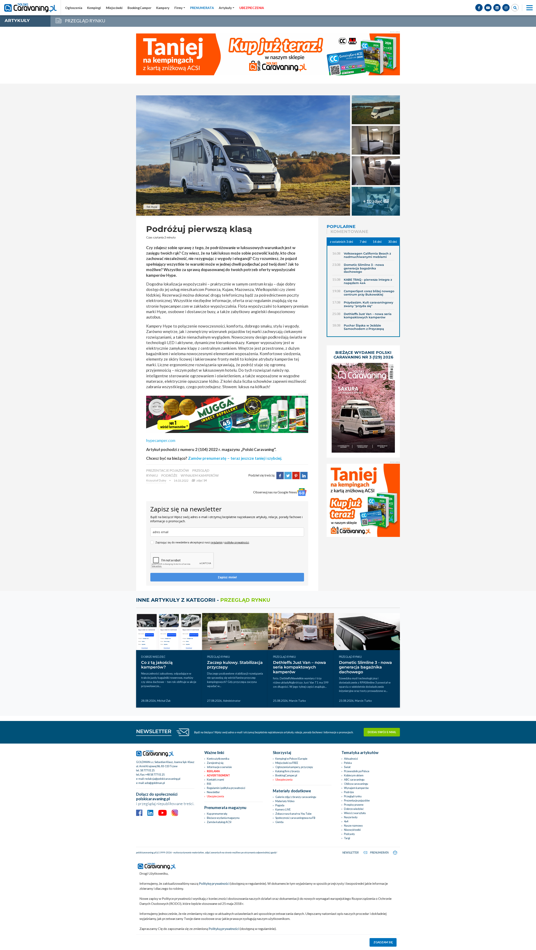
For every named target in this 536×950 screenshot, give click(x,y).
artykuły (17, 20)
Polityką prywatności (224, 929)
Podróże (349, 792)
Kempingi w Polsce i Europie (291, 758)
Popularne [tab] (341, 226)
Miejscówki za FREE (286, 762)
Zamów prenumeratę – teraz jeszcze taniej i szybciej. (235, 458)
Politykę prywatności (214, 883)
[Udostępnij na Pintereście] (296, 475)
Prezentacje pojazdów (357, 800)
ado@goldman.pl (155, 783)
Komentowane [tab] (349, 231)
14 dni (377, 241)
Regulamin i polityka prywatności (226, 788)
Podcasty (349, 834)
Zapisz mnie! (227, 577)
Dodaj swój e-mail (382, 732)
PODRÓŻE (169, 475)
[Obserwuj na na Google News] (302, 492)
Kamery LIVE (283, 809)
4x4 (346, 821)
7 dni (362, 241)
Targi (347, 838)
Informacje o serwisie (219, 767)
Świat (347, 767)
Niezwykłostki (352, 829)
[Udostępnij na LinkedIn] (304, 475)
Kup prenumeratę (217, 813)
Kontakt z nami (215, 779)
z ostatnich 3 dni (341, 241)
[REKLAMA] (227, 413)
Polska (348, 762)
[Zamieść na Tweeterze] (288, 475)
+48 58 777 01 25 (155, 774)
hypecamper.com (160, 440)
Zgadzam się (383, 942)
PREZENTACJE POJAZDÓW (167, 470)
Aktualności (351, 758)
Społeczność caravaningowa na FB (295, 817)
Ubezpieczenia (215, 796)
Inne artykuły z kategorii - (203, 600)
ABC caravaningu (354, 779)
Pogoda (279, 805)
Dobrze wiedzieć (354, 808)
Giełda (279, 822)
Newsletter (213, 792)
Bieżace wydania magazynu (223, 817)
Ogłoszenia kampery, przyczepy (294, 767)
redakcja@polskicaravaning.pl (162, 778)
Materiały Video (284, 801)
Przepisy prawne (353, 804)
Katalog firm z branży (287, 771)
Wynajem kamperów (356, 788)
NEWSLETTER (153, 731)
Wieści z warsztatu (355, 813)
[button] (226, 7)
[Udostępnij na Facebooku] (280, 475)
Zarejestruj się (215, 762)
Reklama (213, 771)
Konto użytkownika (218, 758)
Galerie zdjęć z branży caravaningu (295, 797)
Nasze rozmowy (353, 825)
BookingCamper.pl (286, 775)
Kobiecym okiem (353, 775)
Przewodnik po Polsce (356, 771)
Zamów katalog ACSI (219, 822)
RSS (209, 783)
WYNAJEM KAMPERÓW (200, 475)
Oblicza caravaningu (356, 783)
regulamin (217, 542)
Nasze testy (351, 817)
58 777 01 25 (147, 770)
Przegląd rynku (353, 796)
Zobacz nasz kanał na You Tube (293, 813)
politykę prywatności (236, 542)
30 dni (392, 241)
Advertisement (218, 775)
